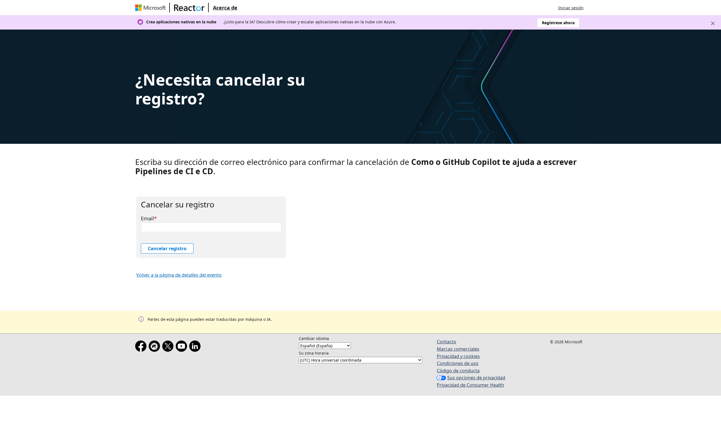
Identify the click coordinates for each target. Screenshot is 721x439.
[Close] (712, 23)
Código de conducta (458, 371)
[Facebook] (142, 347)
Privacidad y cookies (458, 356)
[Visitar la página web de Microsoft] (151, 7)
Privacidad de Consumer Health (470, 385)
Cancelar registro (167, 248)
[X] (169, 347)
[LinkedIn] (196, 347)
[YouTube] (182, 347)
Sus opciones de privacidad (476, 378)
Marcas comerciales (458, 349)
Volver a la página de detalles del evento (179, 275)
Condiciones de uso (458, 363)
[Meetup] (155, 347)
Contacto (446, 342)
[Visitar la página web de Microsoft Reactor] (189, 7)
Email (147, 218)
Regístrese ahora (558, 22)
